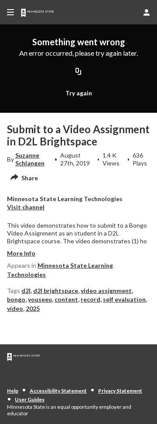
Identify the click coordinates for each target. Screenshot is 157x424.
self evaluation (124, 299)
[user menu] (147, 12)
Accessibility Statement (58, 390)
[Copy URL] (78, 72)
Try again (78, 93)
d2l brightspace (55, 290)
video (15, 308)
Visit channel (25, 207)
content (66, 299)
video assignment (106, 290)
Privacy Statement (120, 390)
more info (21, 253)
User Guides (29, 399)
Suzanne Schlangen (29, 159)
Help (12, 390)
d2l (26, 290)
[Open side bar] (10, 12)
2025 (33, 308)
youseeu (40, 299)
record (90, 299)
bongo (16, 299)
